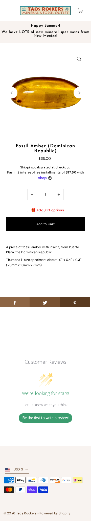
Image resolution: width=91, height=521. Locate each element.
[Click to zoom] (79, 59)
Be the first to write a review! (45, 417)
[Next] (79, 92)
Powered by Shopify (54, 513)
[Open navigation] (8, 10)
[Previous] (11, 92)
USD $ (18, 469)
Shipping (27, 167)
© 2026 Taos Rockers (20, 513)
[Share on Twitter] (45, 302)
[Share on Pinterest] (75, 302)
